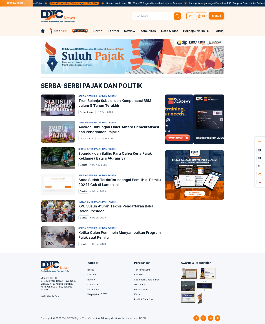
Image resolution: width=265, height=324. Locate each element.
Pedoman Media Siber (146, 279)
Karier (137, 294)
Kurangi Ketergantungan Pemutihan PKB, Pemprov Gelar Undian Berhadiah (218, 3)
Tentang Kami (142, 269)
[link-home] (43, 31)
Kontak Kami (141, 289)
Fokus (219, 31)
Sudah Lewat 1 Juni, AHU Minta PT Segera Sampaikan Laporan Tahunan (134, 3)
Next (221, 120)
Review (129, 31)
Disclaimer (140, 284)
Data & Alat (169, 31)
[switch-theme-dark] (190, 16)
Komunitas (148, 31)
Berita (97, 31)
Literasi (113, 31)
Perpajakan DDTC (196, 31)
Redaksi (138, 274)
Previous (168, 120)
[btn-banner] (132, 56)
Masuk (216, 16)
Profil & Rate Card (144, 299)
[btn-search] (177, 16)
